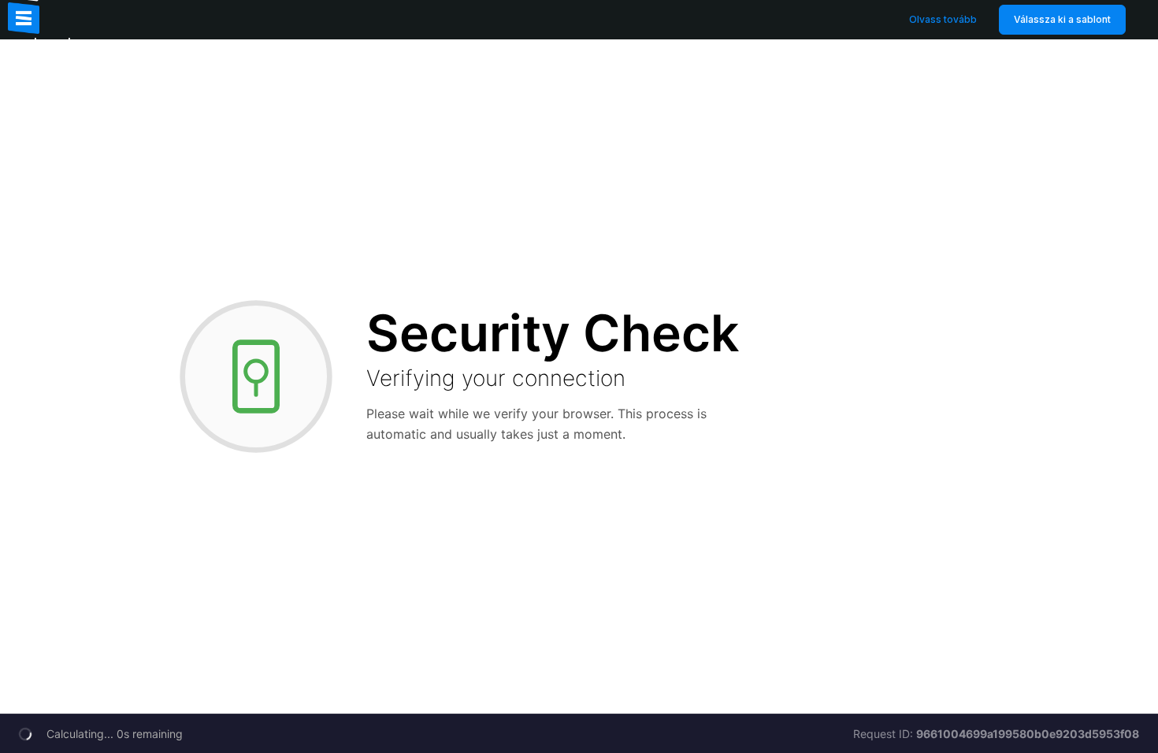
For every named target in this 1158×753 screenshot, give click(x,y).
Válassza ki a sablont (1062, 19)
